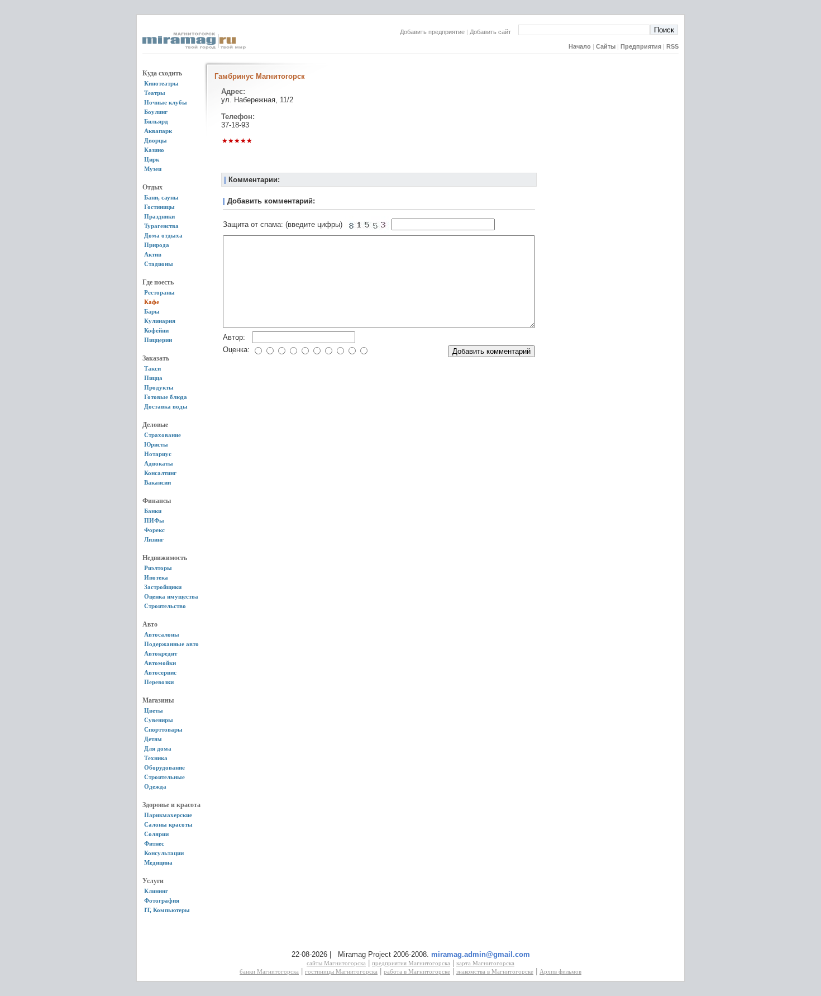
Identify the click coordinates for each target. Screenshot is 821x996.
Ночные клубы (165, 102)
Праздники (159, 216)
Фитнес (154, 843)
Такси (152, 368)
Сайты (605, 46)
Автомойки (160, 663)
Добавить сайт (494, 32)
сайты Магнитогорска (336, 963)
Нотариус (157, 453)
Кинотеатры (161, 83)
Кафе (151, 301)
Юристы (156, 444)
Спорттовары (163, 729)
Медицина (158, 862)
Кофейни (156, 330)
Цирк (151, 159)
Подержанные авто (171, 644)
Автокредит (160, 653)
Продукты (159, 387)
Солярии (156, 834)
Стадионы (158, 263)
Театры (154, 92)
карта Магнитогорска (485, 963)
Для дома (157, 748)
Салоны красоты (168, 824)
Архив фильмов (560, 971)
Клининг (156, 891)
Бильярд (156, 121)
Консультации (164, 853)
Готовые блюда (165, 396)
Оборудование (164, 767)
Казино (154, 149)
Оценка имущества (171, 596)
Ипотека (156, 577)
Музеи (152, 168)
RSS (672, 46)
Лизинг (154, 539)
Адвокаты (158, 463)
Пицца (153, 377)
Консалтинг (160, 472)
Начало (580, 46)
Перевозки (159, 682)
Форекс (154, 530)
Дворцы (155, 140)
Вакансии (157, 482)
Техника (156, 758)
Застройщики (163, 587)
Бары (152, 311)
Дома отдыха (163, 235)
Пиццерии (158, 339)
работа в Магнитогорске (417, 971)
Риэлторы (158, 568)
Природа (156, 244)
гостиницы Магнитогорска (341, 971)
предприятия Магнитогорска (411, 963)
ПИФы (154, 520)
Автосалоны (161, 634)
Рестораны (159, 292)
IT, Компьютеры (167, 910)
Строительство (165, 606)
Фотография (161, 900)
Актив (152, 254)
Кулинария (159, 320)
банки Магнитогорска (269, 971)
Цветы (153, 710)
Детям (153, 739)
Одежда (155, 786)
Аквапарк (158, 130)
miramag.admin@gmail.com (480, 954)
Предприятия (640, 46)
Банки (152, 511)
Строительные (164, 777)
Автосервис (160, 672)
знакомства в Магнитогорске (494, 971)
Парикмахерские (168, 815)
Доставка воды (166, 406)
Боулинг (156, 111)
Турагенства (161, 225)
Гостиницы (159, 206)
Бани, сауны (161, 197)
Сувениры (158, 720)
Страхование (162, 434)
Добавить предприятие (432, 32)
